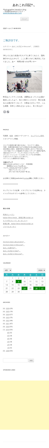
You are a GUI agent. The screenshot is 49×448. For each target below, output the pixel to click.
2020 (7, 326)
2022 (7, 320)
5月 (8, 335)
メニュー (24, 19)
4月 (8, 339)
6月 (8, 332)
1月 (8, 348)
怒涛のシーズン (8, 214)
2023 (7, 317)
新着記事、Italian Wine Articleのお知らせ (18, 223)
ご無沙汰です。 (12, 40)
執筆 (11, 136)
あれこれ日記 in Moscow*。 (22, 46)
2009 (7, 351)
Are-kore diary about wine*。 (14, 242)
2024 (7, 314)
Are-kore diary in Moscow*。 (14, 245)
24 (24, 288)
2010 (7, 329)
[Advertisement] (24, 405)
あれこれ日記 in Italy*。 (12, 251)
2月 (8, 345)
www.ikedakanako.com (12, 13)
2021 (7, 323)
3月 (8, 342)
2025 (7, 311)
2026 (7, 308)
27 (42, 288)
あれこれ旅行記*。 (10, 248)
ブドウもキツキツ (9, 227)
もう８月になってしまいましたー (15, 220)
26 (36, 288)
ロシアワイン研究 (37, 136)
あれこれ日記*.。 (25, 5)
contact (26, 178)
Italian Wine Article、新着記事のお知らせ (18, 217)
